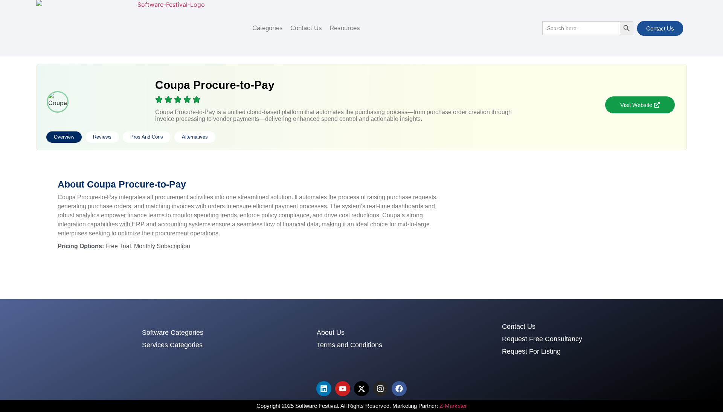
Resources (344, 28)
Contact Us (306, 28)
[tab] (64, 137)
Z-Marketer (453, 406)
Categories (267, 28)
